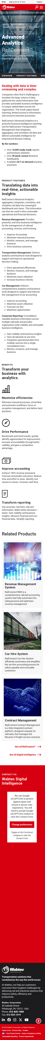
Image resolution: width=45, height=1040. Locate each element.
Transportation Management (14, 27)
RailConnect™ (34, 27)
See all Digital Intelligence (23, 754)
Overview (7, 76)
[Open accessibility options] (38, 1021)
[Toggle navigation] (41, 7)
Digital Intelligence (17, 24)
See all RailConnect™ (25, 746)
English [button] (39, 2)
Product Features (26, 76)
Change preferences (22, 824)
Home (4, 24)
